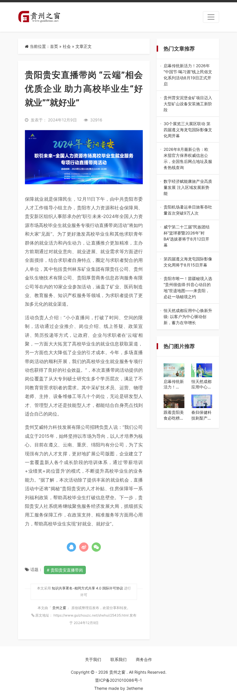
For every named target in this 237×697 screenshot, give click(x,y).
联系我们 (118, 659)
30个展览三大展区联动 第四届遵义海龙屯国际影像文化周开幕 (188, 130)
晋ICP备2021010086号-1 (118, 680)
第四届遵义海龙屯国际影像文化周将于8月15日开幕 (188, 262)
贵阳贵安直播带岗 (67, 570)
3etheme (134, 688)
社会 (67, 46)
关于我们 (93, 659)
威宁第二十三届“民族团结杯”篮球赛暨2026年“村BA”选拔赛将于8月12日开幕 (187, 236)
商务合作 (144, 659)
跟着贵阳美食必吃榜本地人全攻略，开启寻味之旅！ (174, 415)
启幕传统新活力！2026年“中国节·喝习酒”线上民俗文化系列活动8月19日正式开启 (188, 75)
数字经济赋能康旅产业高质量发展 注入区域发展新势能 (188, 187)
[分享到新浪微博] (83, 547)
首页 (54, 46)
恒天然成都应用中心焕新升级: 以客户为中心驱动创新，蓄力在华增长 (188, 317)
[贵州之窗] (39, 17)
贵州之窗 (59, 608)
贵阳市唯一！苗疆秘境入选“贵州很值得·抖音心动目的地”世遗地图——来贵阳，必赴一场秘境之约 (188, 288)
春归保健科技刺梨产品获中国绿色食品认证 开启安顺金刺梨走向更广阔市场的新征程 (201, 415)
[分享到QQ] (71, 547)
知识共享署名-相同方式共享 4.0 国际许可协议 (87, 588)
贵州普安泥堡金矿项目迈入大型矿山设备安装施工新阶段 (188, 104)
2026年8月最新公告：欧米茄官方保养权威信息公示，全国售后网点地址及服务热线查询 (188, 158)
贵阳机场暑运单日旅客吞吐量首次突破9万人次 (188, 210)
